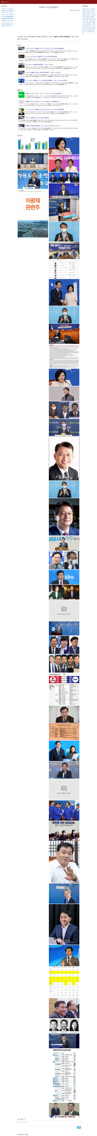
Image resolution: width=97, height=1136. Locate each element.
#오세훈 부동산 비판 (88, 14)
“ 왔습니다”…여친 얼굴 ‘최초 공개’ (14, 18)
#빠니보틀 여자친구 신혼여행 (88, 11)
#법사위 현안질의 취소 (88, 18)
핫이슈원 (6, 2)
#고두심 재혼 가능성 (88, 18)
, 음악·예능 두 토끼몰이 (8, 26)
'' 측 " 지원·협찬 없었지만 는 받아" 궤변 (15, 24)
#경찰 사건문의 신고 (88, 13)
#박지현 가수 (89, 10)
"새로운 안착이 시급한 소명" (13, 10)
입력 (79, 1127)
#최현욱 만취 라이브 (88, 24)
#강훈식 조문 (86, 9)
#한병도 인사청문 (91, 22)
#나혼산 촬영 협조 (87, 24)
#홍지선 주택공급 (90, 16)
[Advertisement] (48, 22)
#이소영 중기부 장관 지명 (88, 26)
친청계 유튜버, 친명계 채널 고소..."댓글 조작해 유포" (14, 14)
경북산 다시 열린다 (10, 16)
